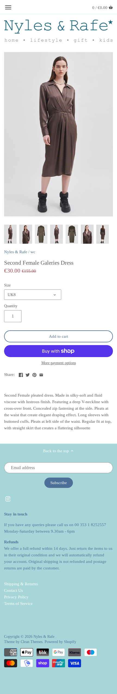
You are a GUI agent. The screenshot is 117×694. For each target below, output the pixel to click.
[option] (10, 234)
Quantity (10, 306)
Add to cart (58, 336)
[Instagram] (8, 499)
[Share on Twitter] (28, 374)
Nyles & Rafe (15, 252)
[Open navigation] (8, 7)
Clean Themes (31, 642)
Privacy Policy (16, 597)
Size (7, 285)
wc (32, 252)
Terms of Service (18, 603)
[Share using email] (41, 374)
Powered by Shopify (60, 642)
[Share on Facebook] (21, 374)
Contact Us (13, 590)
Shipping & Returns (21, 584)
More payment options (58, 363)
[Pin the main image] (34, 374)
